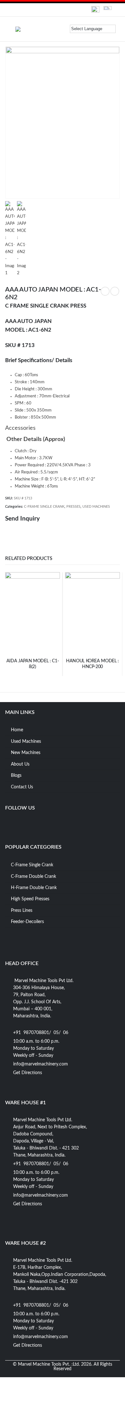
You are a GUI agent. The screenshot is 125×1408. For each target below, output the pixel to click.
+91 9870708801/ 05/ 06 (40, 1033)
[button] (64, 28)
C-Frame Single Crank (32, 865)
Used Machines (26, 741)
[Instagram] (35, 823)
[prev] (105, 291)
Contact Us (22, 787)
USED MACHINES (96, 506)
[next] (114, 291)
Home (17, 730)
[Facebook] (10, 823)
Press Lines (21, 910)
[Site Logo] (31, 29)
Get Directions (27, 1073)
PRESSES (73, 506)
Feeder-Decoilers (27, 922)
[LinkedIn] (48, 823)
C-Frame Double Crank (33, 876)
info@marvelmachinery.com (40, 1064)
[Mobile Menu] (10, 29)
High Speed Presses (30, 899)
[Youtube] (23, 823)
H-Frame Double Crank (34, 888)
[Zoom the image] (95, 9)
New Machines (25, 753)
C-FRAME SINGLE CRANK (44, 506)
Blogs (16, 775)
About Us (20, 764)
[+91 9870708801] (16, 10)
